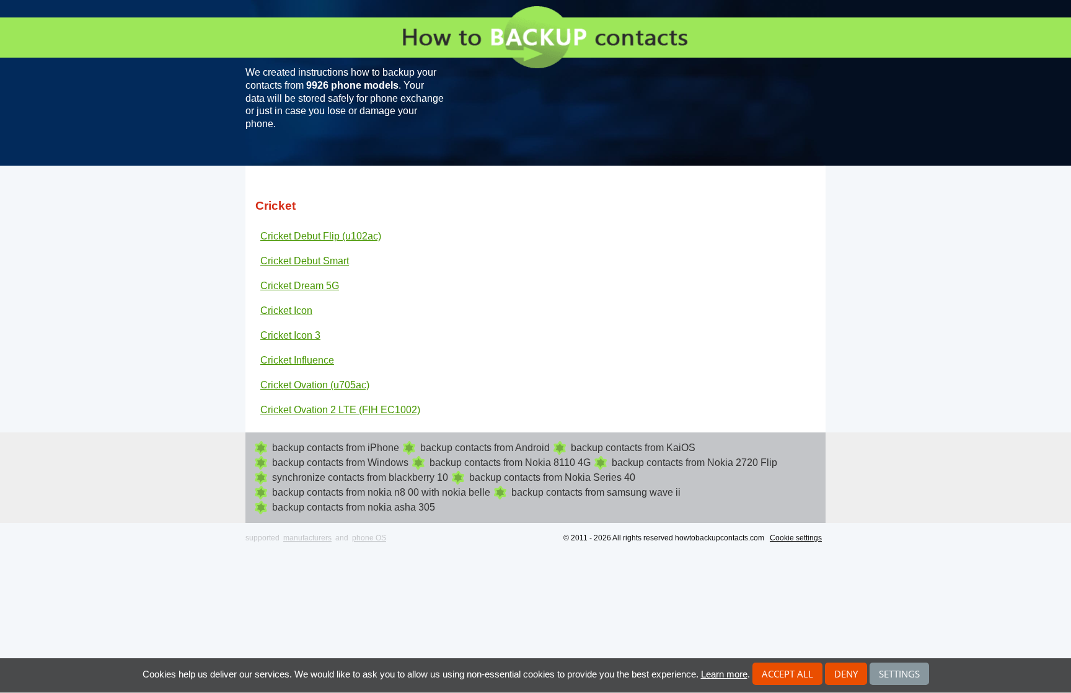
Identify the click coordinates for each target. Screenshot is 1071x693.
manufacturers (307, 538)
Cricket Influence (297, 360)
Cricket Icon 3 (290, 335)
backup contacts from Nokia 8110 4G (510, 462)
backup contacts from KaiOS (633, 447)
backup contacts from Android (485, 447)
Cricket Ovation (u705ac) (314, 385)
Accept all (787, 674)
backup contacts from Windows (340, 462)
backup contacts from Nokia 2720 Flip (694, 462)
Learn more (724, 674)
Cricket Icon (286, 310)
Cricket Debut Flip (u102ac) (320, 236)
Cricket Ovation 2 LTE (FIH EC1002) (340, 410)
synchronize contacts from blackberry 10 (360, 477)
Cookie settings (796, 538)
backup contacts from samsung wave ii (596, 492)
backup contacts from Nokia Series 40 (552, 477)
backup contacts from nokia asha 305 (353, 507)
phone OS (369, 538)
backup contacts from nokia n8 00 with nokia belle (381, 492)
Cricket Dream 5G (299, 285)
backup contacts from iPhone (335, 447)
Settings (899, 674)
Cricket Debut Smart (304, 261)
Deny (846, 674)
